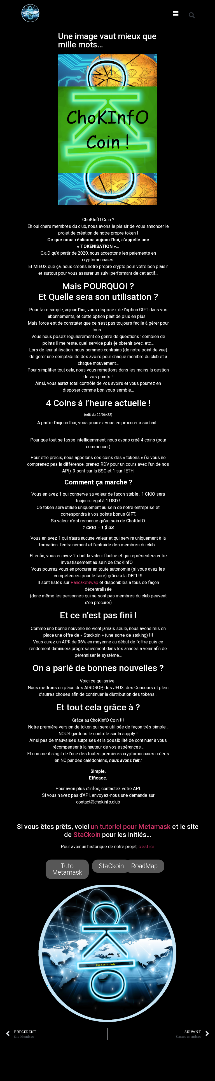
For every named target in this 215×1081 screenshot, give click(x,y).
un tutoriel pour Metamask (130, 827)
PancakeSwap (84, 582)
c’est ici (146, 846)
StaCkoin (87, 835)
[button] (175, 13)
